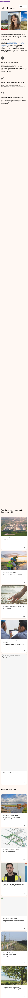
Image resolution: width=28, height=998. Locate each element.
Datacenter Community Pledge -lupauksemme (13, 44)
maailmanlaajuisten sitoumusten (16, 42)
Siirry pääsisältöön (5, 1)
